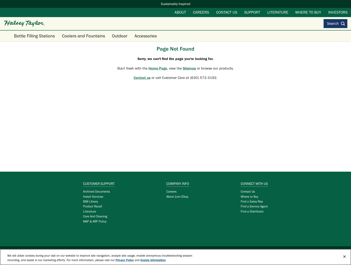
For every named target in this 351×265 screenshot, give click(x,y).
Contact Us (226, 12)
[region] (175, 257)
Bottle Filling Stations (34, 36)
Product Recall (92, 206)
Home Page (157, 68)
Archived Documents (96, 191)
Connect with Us (254, 184)
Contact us (142, 77)
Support (252, 12)
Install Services (93, 196)
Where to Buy (308, 12)
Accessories (145, 36)
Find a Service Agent (254, 206)
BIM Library (90, 201)
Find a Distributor (252, 211)
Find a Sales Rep (252, 201)
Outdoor (119, 36)
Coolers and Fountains (83, 36)
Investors (338, 12)
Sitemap (189, 68)
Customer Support (99, 184)
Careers (201, 12)
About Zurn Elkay (177, 196)
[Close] (344, 256)
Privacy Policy (125, 260)
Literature (277, 12)
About (180, 12)
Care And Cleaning (95, 216)
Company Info (177, 184)
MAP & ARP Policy (94, 221)
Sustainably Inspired (175, 4)
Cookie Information (153, 260)
